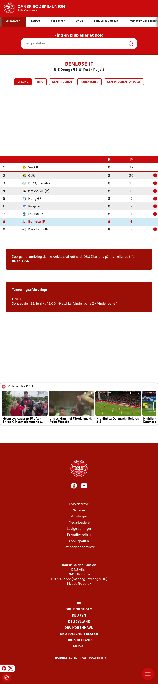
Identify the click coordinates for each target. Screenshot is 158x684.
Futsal (79, 646)
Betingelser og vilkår (79, 547)
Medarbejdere (79, 522)
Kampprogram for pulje (124, 82)
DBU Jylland (79, 621)
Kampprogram (62, 82)
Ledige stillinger (79, 529)
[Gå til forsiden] (32, 7)
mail (112, 257)
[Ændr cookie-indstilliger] (6, 677)
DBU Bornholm (79, 609)
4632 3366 (20, 261)
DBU (79, 603)
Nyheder (79, 510)
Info (40, 82)
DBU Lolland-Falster (79, 634)
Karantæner (89, 82)
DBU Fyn (79, 615)
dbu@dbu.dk (81, 583)
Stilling (23, 82)
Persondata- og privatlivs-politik (79, 658)
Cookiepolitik (79, 541)
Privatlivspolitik (79, 535)
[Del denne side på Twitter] (10, 669)
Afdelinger (79, 516)
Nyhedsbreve (79, 504)
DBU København (79, 628)
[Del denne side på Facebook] (4, 669)
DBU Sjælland (79, 640)
